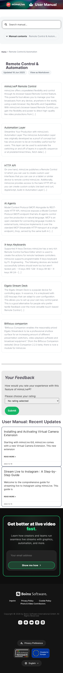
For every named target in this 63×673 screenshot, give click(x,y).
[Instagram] (20, 622)
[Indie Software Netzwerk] (21, 653)
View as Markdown (39, 72)
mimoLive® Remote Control (20, 86)
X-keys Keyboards (15, 244)
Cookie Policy (45, 601)
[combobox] (31, 24)
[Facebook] (26, 622)
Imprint (12, 601)
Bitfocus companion (16, 323)
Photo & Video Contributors (33, 603)
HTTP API (10, 165)
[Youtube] (31, 622)
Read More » (10, 457)
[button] (31, 643)
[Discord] (43, 622)
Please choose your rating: (20, 396)
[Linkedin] (37, 622)
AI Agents (10, 203)
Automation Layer (14, 127)
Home (3, 52)
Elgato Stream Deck (16, 285)
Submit (12, 410)
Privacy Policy (27, 601)
